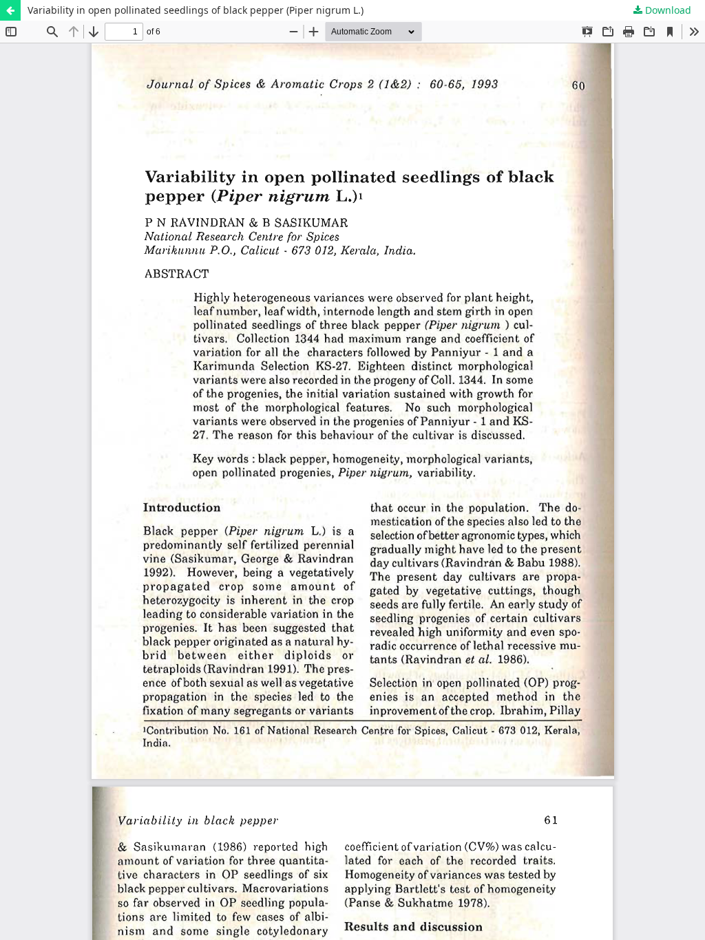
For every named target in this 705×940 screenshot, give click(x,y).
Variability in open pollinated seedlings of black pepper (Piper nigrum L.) (196, 10)
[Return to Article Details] (10, 10)
